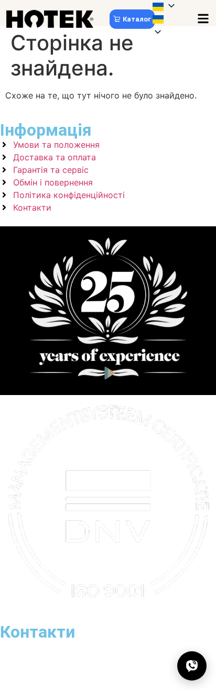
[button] (170, 20)
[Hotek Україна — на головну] (49, 19)
